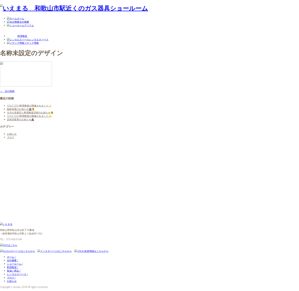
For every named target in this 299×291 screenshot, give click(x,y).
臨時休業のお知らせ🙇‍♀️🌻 (21, 109)
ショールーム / (15, 263)
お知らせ (12, 134)
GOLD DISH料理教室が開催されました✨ (29, 105)
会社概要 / (12, 260)
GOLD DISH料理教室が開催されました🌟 (29, 116)
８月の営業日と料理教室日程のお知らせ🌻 (30, 112)
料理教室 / (12, 267)
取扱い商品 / (14, 270)
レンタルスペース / (17, 274)
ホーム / (11, 257)
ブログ (10, 137)
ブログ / (11, 277)
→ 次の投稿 (7, 91)
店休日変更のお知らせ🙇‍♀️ (20, 119)
